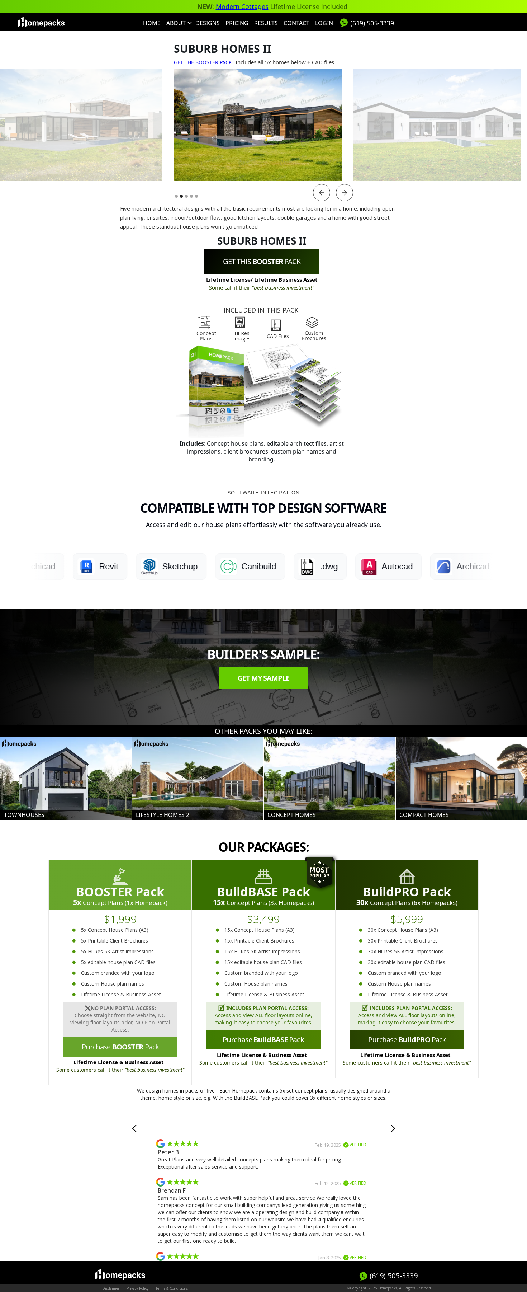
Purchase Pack (120, 1047)
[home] (41, 22)
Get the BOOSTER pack (203, 62)
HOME (152, 23)
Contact (296, 23)
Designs (207, 23)
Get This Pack (261, 261)
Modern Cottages (242, 6)
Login (324, 23)
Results (266, 23)
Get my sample (263, 678)
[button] (178, 23)
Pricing (236, 23)
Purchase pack (407, 1039)
